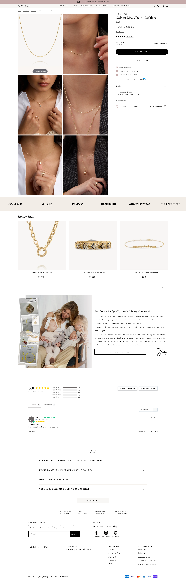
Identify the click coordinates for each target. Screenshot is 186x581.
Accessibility (144, 557)
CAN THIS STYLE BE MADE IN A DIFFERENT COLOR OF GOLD (70, 461)
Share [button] (33, 432)
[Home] (24, 6)
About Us (113, 557)
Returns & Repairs (147, 564)
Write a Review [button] (149, 388)
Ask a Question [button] (128, 388)
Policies (142, 549)
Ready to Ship (102, 6)
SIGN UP (75, 534)
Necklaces (26, 11)
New (75, 6)
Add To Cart (142, 51)
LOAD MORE (93, 500)
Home (19, 11)
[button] (162, 287)
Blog (110, 563)
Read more (120, 32)
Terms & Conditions (148, 560)
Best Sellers (86, 6)
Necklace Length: (120, 43)
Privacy (141, 553)
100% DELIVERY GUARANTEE (53, 480)
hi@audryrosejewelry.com (78, 549)
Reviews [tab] (33, 405)
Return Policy (121, 101)
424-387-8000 (132, 106)
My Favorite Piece (119, 352)
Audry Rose (121, 14)
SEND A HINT (142, 61)
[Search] (158, 6)
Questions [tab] (48, 405)
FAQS (111, 549)
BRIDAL (33, 11)
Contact (112, 560)
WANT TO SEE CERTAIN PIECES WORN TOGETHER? (64, 489)
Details (118, 86)
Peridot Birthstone (121, 6)
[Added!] (165, 106)
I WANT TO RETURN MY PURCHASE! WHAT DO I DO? (65, 470)
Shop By (63, 6)
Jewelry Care (114, 553)
